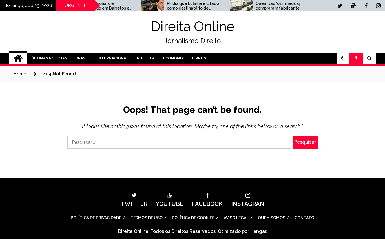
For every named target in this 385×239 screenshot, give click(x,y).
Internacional (113, 58)
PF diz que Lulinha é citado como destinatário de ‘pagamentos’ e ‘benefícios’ (189, 6)
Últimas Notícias (49, 58)
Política (146, 58)
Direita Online (192, 26)
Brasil (82, 58)
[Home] (18, 58)
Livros (199, 58)
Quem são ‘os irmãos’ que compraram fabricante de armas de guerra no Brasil (277, 6)
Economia (173, 58)
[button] (343, 58)
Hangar (258, 231)
